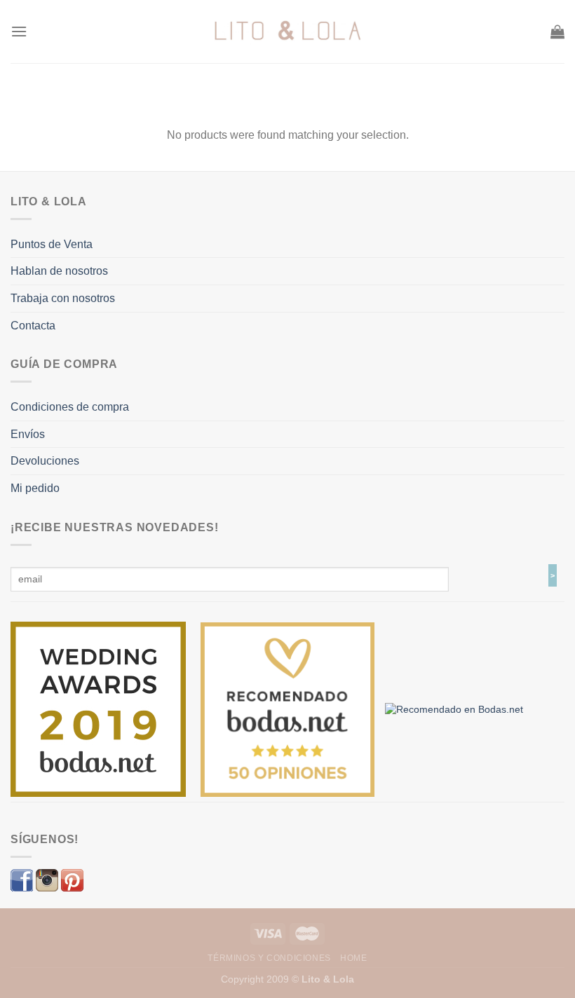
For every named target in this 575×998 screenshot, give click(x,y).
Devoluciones (45, 461)
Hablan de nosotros (59, 271)
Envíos (28, 434)
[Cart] (557, 31)
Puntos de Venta (52, 244)
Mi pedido (35, 488)
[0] (98, 708)
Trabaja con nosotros (63, 298)
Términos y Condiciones (269, 958)
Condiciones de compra (70, 407)
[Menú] (19, 31)
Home (353, 958)
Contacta (33, 325)
